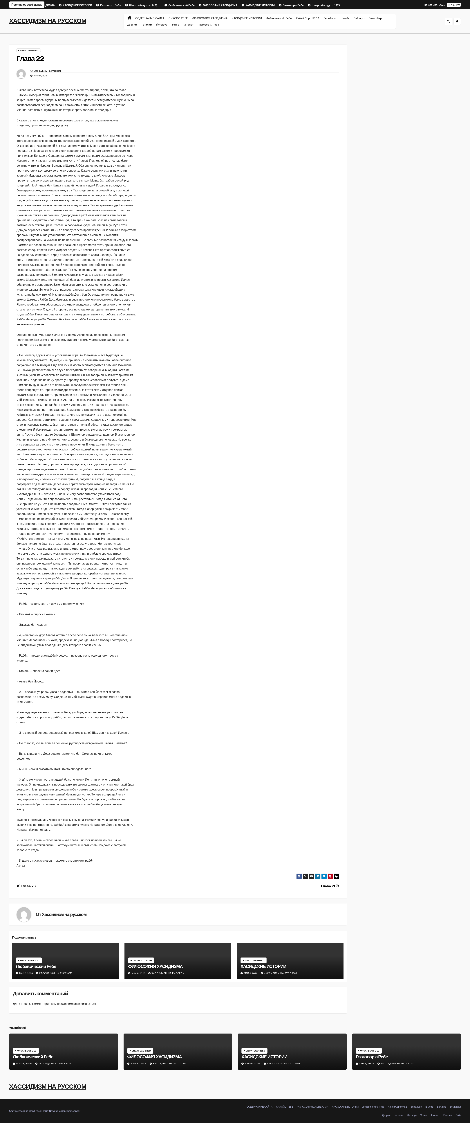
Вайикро (359, 18)
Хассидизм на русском (47, 70)
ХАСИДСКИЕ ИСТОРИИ (247, 18)
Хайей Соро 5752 (307, 18)
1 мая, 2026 (367, 1063)
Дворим (132, 24)
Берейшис (330, 18)
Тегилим (146, 24)
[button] (448, 21)
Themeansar (73, 1111)
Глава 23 (28, 886)
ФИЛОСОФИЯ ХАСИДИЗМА (210, 18)
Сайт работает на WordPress (25, 1111)
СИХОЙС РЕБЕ (178, 18)
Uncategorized (29, 50)
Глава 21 (328, 886)
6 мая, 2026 (24, 1063)
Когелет (188, 24)
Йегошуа (161, 24)
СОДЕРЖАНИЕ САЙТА (149, 18)
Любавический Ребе (279, 18)
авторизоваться (85, 1004)
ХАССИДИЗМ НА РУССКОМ (47, 21)
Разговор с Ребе (208, 24)
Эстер (175, 24)
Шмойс (345, 18)
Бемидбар (375, 18)
